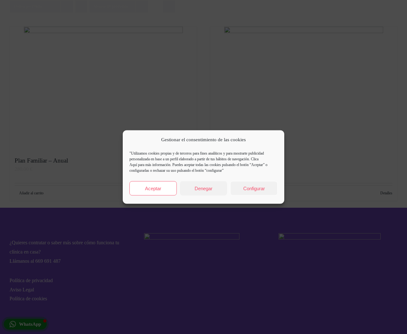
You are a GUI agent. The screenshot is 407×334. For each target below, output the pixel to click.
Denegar (203, 188)
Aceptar (153, 188)
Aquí (133, 165)
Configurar (254, 188)
